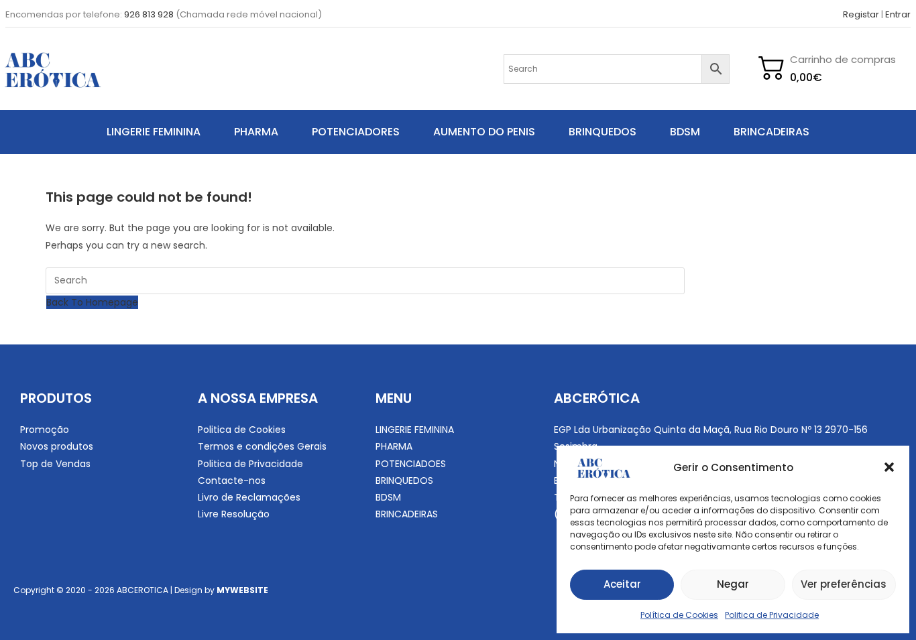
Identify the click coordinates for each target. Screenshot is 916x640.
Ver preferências (843, 584)
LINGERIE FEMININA (154, 131)
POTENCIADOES (411, 463)
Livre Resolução (234, 514)
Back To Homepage (92, 302)
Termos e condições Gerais (262, 446)
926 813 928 (149, 14)
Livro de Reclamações (249, 497)
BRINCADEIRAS (771, 131)
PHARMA (256, 131)
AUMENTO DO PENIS (484, 131)
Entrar (898, 14)
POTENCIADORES (356, 131)
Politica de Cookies (242, 429)
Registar (861, 14)
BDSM (685, 131)
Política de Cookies (679, 615)
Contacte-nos (232, 480)
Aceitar (622, 584)
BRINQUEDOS (602, 131)
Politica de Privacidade (772, 615)
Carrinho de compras (843, 59)
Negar (733, 584)
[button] (889, 467)
